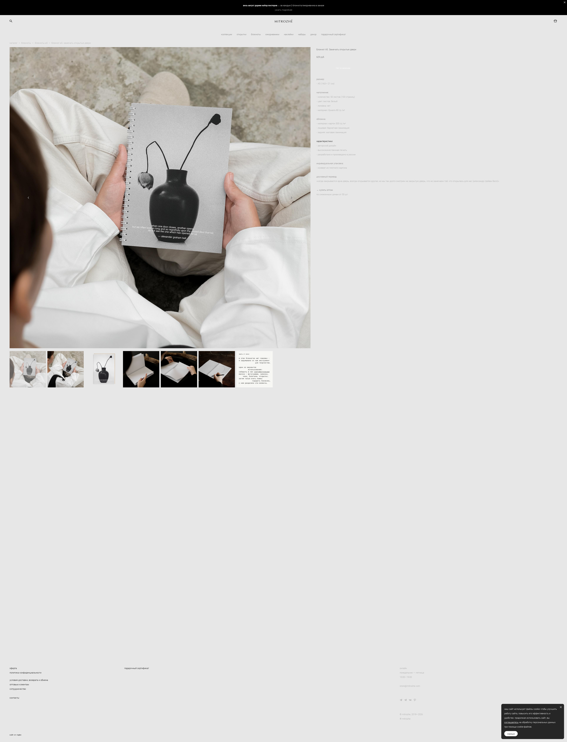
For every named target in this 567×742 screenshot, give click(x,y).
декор (313, 34)
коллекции (226, 34)
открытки (241, 34)
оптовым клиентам (19, 684)
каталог (13, 42)
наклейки (288, 34)
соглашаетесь (511, 722)
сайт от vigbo (15, 735)
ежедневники (272, 34)
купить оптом (326, 189)
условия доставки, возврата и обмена (29, 679)
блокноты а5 (41, 42)
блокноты (256, 34)
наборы (302, 34)
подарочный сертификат (333, 34)
